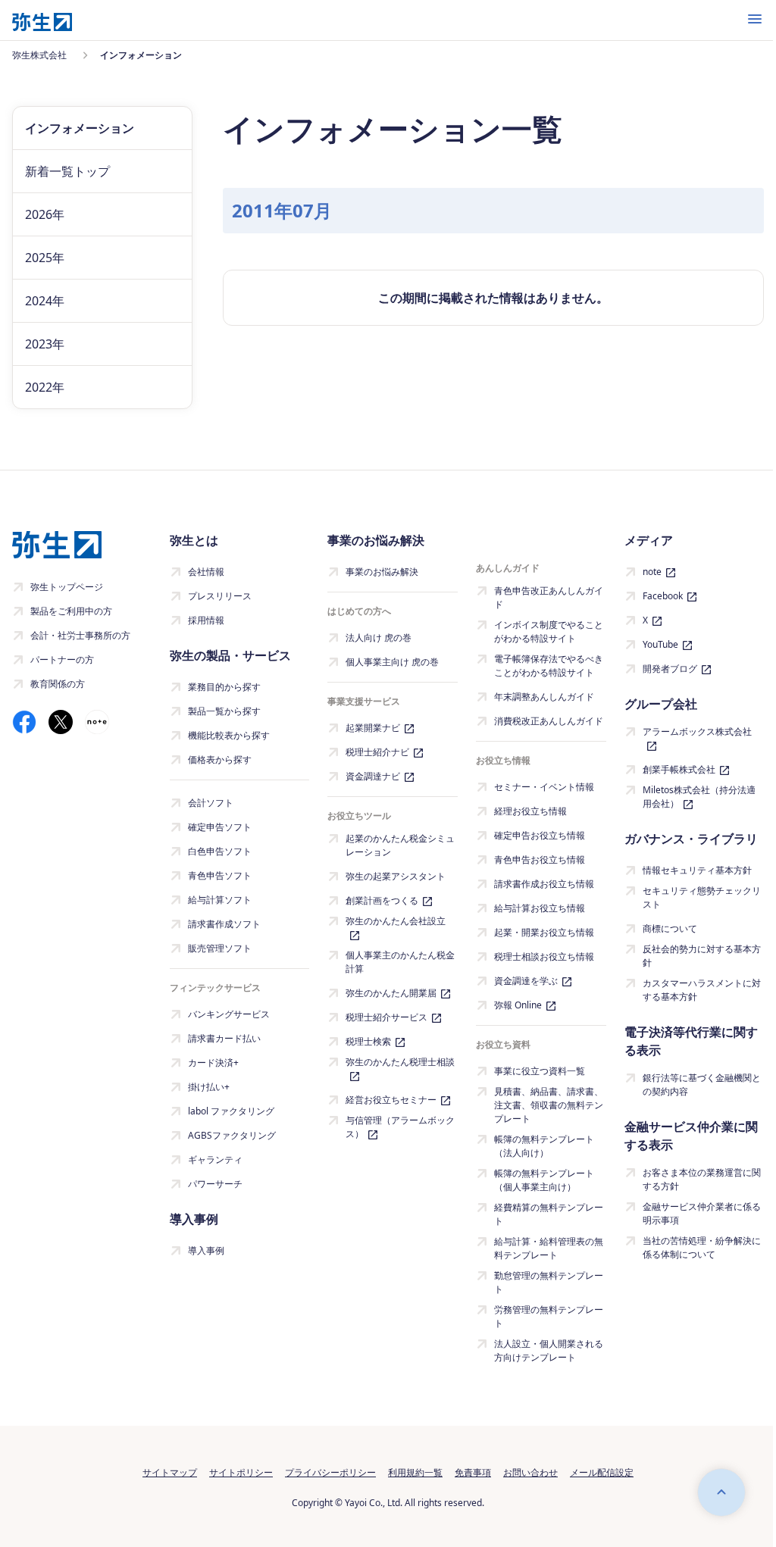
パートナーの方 (62, 659)
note (652, 571)
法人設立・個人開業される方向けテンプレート (548, 1350)
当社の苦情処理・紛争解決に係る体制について (702, 1247)
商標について (670, 928)
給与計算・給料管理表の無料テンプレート (548, 1248)
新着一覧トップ (67, 171)
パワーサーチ (215, 1183)
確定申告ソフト (220, 826)
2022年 (44, 387)
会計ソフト (210, 802)
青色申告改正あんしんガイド (548, 597)
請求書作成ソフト (224, 923)
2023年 (44, 344)
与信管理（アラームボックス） (400, 1127)
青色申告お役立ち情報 (539, 859)
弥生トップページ (66, 586)
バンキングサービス (229, 1014)
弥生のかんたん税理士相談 (400, 1061)
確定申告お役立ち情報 (539, 835)
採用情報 (206, 620)
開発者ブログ (670, 668)
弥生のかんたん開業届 (391, 992)
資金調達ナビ (373, 776)
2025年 (44, 257)
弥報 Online (518, 1005)
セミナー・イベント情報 (544, 786)
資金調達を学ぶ (526, 980)
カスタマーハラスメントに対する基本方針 (702, 990)
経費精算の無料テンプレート (548, 1214)
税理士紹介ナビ (377, 751)
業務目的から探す (224, 686)
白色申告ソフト (220, 851)
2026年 (44, 214)
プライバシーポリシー (330, 1472)
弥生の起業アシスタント (396, 876)
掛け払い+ (209, 1086)
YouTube (660, 644)
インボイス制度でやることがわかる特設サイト (548, 631)
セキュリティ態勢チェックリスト (702, 897)
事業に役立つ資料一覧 (539, 1070)
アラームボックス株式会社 (697, 731)
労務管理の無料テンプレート (548, 1316)
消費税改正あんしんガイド (548, 720)
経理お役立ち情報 (530, 811)
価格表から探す (220, 759)
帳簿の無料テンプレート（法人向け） (544, 1146)
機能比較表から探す (229, 735)
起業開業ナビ (373, 727)
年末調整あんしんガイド (544, 696)
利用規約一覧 (415, 1472)
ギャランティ (215, 1159)
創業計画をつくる (382, 900)
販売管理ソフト (220, 948)
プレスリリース (220, 595)
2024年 (44, 300)
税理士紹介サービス (386, 1017)
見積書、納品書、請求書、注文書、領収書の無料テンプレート (548, 1105)
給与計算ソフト (220, 899)
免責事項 (473, 1472)
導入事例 (206, 1250)
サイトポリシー (241, 1472)
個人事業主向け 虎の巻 (392, 661)
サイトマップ (169, 1472)
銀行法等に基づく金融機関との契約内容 (702, 1084)
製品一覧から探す (224, 711)
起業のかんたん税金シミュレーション (400, 845)
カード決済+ (213, 1062)
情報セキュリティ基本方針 (697, 870)
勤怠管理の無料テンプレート (548, 1282)
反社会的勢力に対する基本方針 (702, 955)
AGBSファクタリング (232, 1135)
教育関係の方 (57, 683)
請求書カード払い (224, 1038)
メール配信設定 (602, 1472)
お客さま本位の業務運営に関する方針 (702, 1179)
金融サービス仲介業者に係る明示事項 (702, 1213)
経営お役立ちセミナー (391, 1099)
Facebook (663, 595)
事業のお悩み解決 (382, 571)
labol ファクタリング (231, 1111)
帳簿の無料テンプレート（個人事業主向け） (544, 1180)
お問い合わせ (530, 1472)
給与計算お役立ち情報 (539, 908)
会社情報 (206, 571)
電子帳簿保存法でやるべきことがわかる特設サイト (548, 665)
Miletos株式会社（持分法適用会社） (699, 796)
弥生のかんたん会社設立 (396, 920)
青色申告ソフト (220, 875)
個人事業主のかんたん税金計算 (400, 962)
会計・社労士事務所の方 (80, 635)
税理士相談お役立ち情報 (544, 956)
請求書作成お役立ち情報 (544, 883)
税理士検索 (368, 1041)
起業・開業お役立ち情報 (544, 932)
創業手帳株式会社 (679, 769)
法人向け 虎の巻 (378, 637)
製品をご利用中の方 (71, 611)
